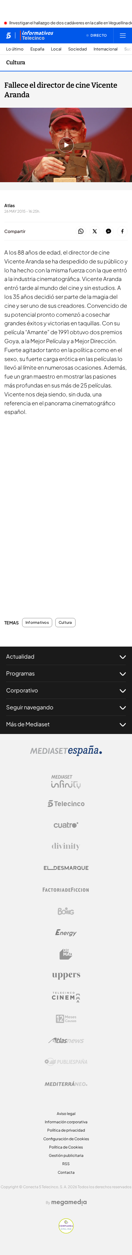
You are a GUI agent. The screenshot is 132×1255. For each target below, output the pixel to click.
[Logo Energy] (66, 932)
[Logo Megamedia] (69, 1202)
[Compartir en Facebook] (122, 231)
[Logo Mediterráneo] (66, 1083)
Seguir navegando (29, 707)
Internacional (106, 49)
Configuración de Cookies (66, 1139)
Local (56, 49)
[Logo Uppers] (66, 976)
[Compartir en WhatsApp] (81, 231)
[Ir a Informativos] (36, 35)
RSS (66, 1163)
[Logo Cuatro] (66, 825)
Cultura (15, 62)
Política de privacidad (66, 1130)
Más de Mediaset (28, 724)
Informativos (37, 622)
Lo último (15, 49)
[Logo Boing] (66, 911)
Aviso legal (66, 1113)
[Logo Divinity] (66, 846)
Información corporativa (66, 1122)
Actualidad (20, 656)
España (37, 49)
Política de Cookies (66, 1147)
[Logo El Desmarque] (66, 868)
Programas (20, 673)
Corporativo (22, 690)
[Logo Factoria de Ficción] (66, 889)
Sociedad (77, 49)
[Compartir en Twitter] (94, 231)
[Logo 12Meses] (66, 1019)
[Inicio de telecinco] (8, 35)
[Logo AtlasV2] (66, 1040)
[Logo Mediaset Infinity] (66, 782)
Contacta (66, 1172)
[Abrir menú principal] (123, 35)
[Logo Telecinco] (66, 803)
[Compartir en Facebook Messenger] (108, 231)
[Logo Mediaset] (66, 754)
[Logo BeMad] (66, 954)
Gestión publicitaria (66, 1155)
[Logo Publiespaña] (66, 1062)
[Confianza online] (66, 1231)
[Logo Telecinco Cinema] (66, 997)
